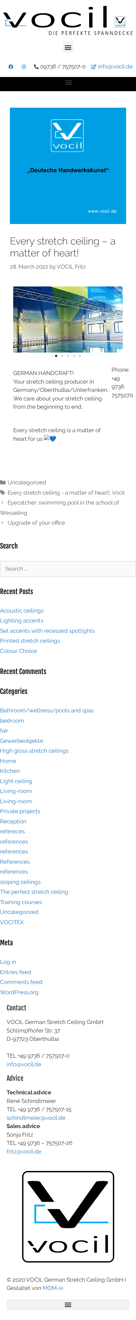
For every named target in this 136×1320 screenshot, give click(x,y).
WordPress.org (19, 992)
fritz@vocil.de (24, 1151)
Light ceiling (16, 781)
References (15, 861)
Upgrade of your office (36, 522)
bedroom (12, 720)
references (14, 841)
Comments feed (21, 982)
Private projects (20, 811)
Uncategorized (27, 482)
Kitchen (10, 771)
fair (4, 730)
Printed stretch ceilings (30, 640)
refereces (12, 831)
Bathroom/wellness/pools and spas (47, 710)
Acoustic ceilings (22, 610)
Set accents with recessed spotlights (47, 630)
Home (8, 761)
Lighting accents (21, 620)
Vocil (118, 492)
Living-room (16, 791)
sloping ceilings (20, 882)
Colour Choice (18, 651)
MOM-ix (53, 1288)
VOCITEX (12, 922)
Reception (13, 821)
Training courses (21, 902)
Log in (8, 962)
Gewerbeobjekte (21, 740)
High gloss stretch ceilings (34, 750)
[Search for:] (68, 568)
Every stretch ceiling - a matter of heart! (59, 492)
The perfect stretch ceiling (34, 891)
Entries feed (15, 972)
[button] (68, 47)
